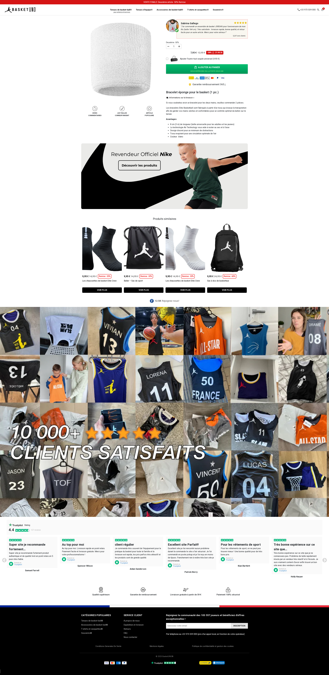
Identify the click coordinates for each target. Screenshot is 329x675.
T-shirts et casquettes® (198, 10)
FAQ (125, 633)
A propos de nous (132, 620)
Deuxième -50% (172, 42)
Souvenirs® (218, 10)
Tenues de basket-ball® (121, 10)
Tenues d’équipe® (144, 10)
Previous (3, 559)
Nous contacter (130, 637)
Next (323, 559)
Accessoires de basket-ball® (170, 10)
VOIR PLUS (102, 290)
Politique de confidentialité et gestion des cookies (213, 646)
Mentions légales (157, 646)
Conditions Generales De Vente (108, 646)
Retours (127, 629)
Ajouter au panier (209, 67)
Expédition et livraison (134, 625)
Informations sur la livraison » (181, 97)
